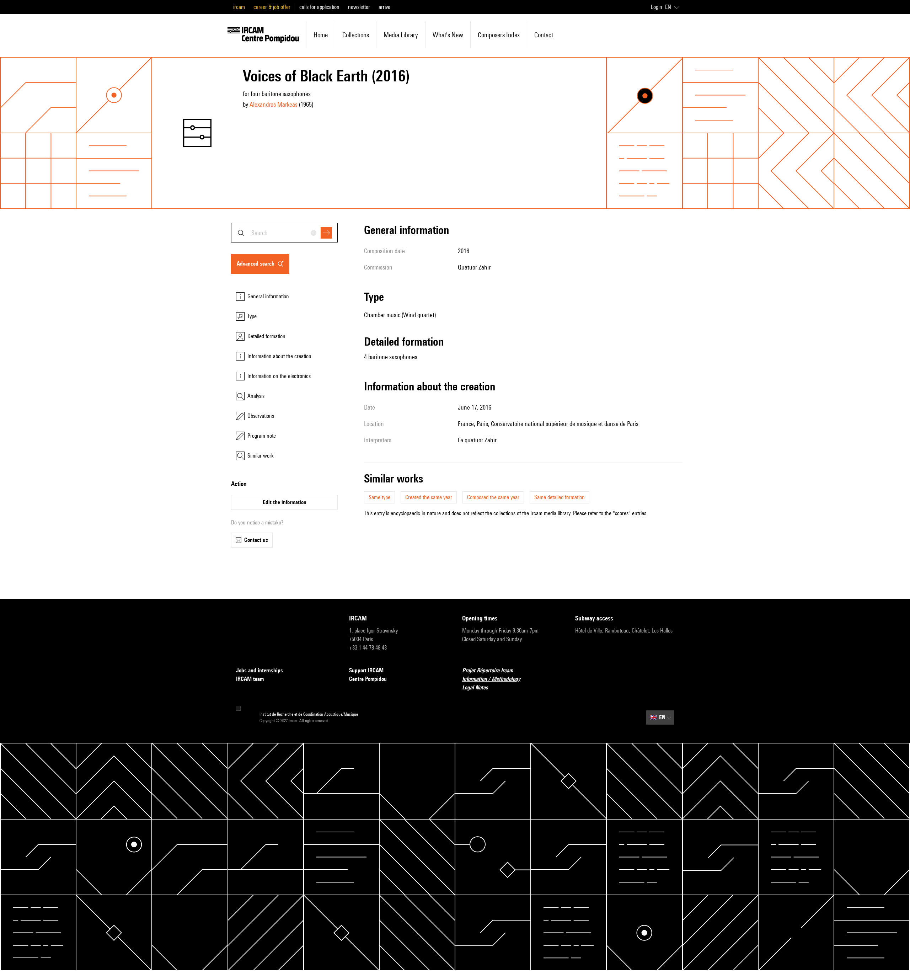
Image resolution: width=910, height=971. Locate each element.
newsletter (359, 7)
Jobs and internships (259, 670)
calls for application (319, 7)
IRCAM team (250, 679)
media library (401, 35)
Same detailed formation (559, 497)
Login (656, 7)
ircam (239, 7)
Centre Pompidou (368, 679)
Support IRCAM (366, 670)
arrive (384, 7)
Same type (379, 497)
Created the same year (428, 497)
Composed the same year (493, 497)
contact (543, 35)
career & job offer (271, 7)
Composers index (499, 35)
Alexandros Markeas (274, 104)
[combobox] (284, 232)
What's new (448, 35)
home (321, 35)
